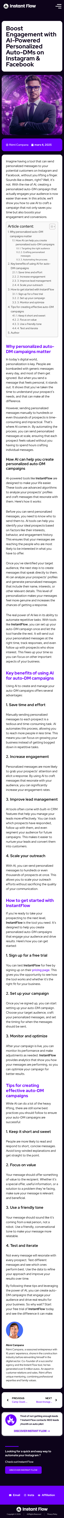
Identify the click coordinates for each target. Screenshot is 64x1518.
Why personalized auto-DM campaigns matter (26, 234)
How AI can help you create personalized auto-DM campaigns (35, 242)
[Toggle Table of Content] (50, 226)
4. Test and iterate (27, 328)
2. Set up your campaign (31, 298)
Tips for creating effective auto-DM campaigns (32, 309)
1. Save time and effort (29, 272)
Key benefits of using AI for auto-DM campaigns (31, 266)
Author (15, 332)
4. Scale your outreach (30, 285)
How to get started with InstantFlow (32, 289)
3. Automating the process (34, 259)
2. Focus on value (27, 319)
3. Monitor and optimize (30, 302)
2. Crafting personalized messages (33, 254)
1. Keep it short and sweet (30, 315)
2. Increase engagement (31, 276)
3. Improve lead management (34, 280)
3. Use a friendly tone (29, 324)
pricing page (40, 970)
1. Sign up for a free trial (29, 294)
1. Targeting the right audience (35, 248)
